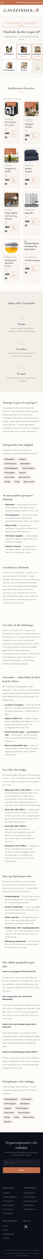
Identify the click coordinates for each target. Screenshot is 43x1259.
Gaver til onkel (29, 482)
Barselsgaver (25, 464)
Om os (5, 1226)
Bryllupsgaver (10, 459)
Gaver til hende (24, 477)
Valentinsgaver (29, 1193)
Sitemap (6, 1238)
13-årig (16, 482)
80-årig (7, 482)
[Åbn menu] (37, 9)
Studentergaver (10, 464)
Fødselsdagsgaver (11, 468)
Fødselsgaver (28, 1205)
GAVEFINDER (21, 10)
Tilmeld (21, 1170)
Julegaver (22, 459)
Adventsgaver (10, 473)
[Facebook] (25, 1226)
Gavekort (22, 473)
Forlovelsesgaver (28, 468)
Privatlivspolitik (8, 1234)
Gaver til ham (9, 477)
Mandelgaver (8, 1213)
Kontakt (6, 1230)
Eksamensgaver (29, 1209)
